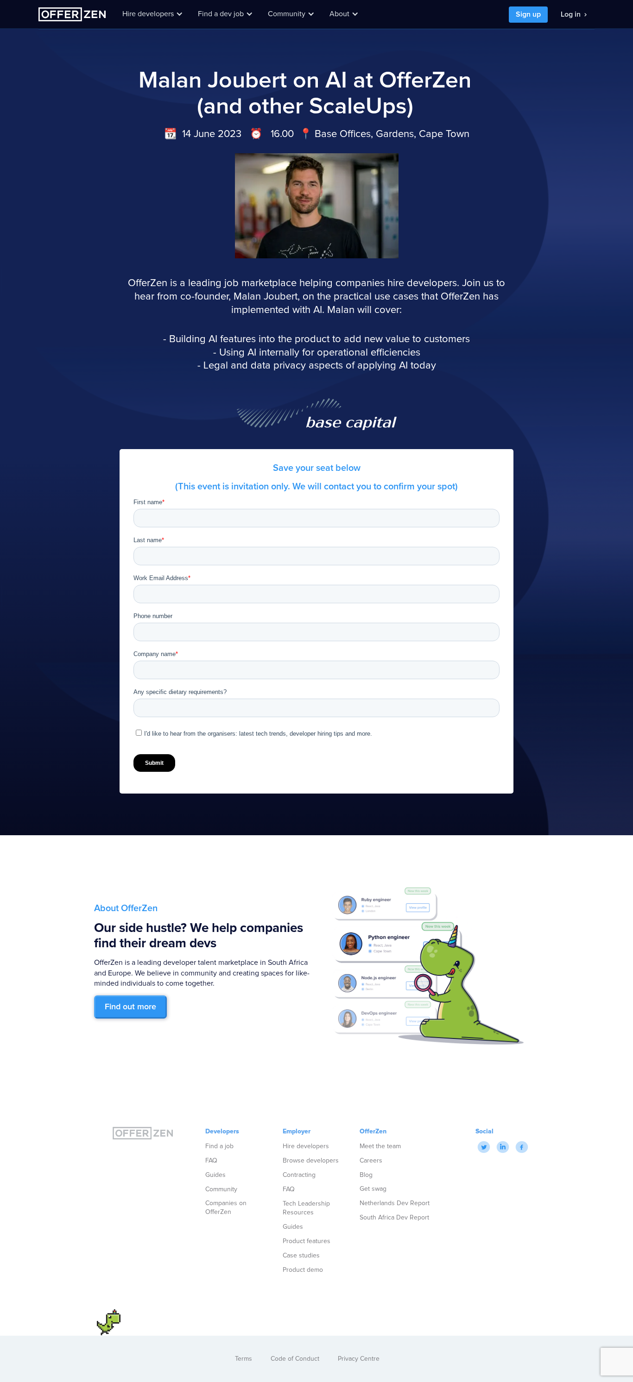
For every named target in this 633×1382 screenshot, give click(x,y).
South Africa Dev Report (394, 1217)
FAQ (211, 1160)
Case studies (301, 1255)
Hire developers (306, 1146)
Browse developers (311, 1160)
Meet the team (380, 1146)
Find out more (130, 1007)
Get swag (373, 1189)
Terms (243, 1359)
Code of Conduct (295, 1359)
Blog (366, 1175)
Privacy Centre (359, 1359)
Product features (306, 1241)
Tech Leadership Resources (306, 1208)
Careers (371, 1160)
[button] (152, 14)
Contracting (299, 1175)
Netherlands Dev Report (395, 1203)
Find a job (219, 1146)
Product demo (303, 1270)
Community (221, 1189)
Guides (215, 1175)
